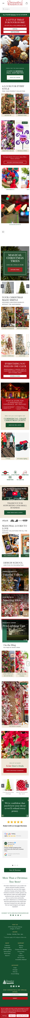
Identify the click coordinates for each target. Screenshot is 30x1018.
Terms (21, 955)
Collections (7, 947)
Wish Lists (15, 973)
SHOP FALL (15, 30)
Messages (15, 971)
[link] (11, 988)
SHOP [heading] (7, 944)
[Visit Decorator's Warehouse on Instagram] (10, 916)
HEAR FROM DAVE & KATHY (15, 514)
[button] (3, 3)
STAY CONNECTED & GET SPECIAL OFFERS (15, 992)
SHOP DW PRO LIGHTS (15, 426)
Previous (2, 179)
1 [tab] (12, 866)
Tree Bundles (7, 949)
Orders (15, 969)
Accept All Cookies (23, 1015)
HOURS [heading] (15, 933)
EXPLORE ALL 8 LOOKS (15, 377)
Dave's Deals (7, 955)
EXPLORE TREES (15, 271)
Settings (4, 1015)
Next (28, 105)
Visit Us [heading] (15, 926)
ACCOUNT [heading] (15, 967)
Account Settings (15, 975)
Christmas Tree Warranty (21, 951)
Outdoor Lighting (7, 951)
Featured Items (7, 953)
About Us (7, 957)
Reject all (12, 1015)
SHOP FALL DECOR (15, 79)
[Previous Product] (2, 288)
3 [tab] (17, 866)
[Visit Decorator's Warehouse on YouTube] (18, 916)
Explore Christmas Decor (15, 164)
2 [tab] (15, 866)
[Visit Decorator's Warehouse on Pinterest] (15, 916)
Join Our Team (20, 959)
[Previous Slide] (2, 15)
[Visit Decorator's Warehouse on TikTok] (20, 916)
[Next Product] (27, 288)
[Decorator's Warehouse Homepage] (15, 983)
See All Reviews (15, 871)
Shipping (21, 947)
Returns (21, 949)
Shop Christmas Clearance (15, 772)
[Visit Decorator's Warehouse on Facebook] (13, 916)
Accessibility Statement (21, 961)
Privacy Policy (21, 953)
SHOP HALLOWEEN (15, 33)
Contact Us (21, 957)
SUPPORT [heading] (21, 944)
